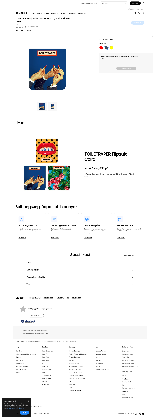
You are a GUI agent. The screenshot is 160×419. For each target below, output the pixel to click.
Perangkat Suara (46, 369)
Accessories (45, 384)
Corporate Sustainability (129, 366)
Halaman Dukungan (74, 351)
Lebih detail (22, 237)
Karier (124, 385)
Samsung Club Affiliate (102, 369)
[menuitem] (33, 13)
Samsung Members (101, 354)
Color (28, 262)
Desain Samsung (127, 397)
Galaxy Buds (45, 360)
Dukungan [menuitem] (131, 9)
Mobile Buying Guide (22, 369)
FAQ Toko (71, 360)
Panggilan (72, 384)
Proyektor (45, 366)
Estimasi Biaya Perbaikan (76, 375)
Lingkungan (125, 351)
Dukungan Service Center (76, 366)
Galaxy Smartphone (47, 351)
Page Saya (98, 360)
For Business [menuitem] (139, 9)
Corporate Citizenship (128, 363)
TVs (43, 363)
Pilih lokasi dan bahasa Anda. (88, 3)
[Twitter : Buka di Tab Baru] (136, 414)
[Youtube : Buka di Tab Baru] (143, 414)
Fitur (17, 30)
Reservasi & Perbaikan (75, 369)
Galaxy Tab (45, 354)
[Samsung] (21, 13)
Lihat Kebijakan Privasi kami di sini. (15, 408)
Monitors (44, 381)
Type (28, 284)
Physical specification (36, 277)
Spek (22, 30)
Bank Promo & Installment (23, 366)
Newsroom (125, 391)
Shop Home (19, 351)
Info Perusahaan (126, 376)
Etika (123, 394)
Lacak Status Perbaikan (75, 372)
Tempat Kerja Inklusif (128, 360)
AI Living (18, 357)
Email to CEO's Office (75, 390)
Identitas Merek (126, 382)
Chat (70, 381)
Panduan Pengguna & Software (77, 354)
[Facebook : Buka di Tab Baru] (132, 414)
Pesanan (98, 357)
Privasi (35, 413)
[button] (152, 36)
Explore (18, 372)
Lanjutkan (135, 3)
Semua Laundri (46, 375)
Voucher (98, 366)
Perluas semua (129, 255)
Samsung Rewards (101, 351)
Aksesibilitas (125, 357)
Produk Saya (99, 363)
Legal (40, 413)
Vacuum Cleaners (47, 378)
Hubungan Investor (127, 388)
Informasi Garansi (74, 363)
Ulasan (29, 30)
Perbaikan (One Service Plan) (77, 378)
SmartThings (19, 360)
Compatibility (32, 270)
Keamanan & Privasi (127, 354)
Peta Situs (46, 413)
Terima (24, 412)
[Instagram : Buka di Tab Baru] (140, 414)
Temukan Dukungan (74, 357)
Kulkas (44, 372)
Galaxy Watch (46, 357)
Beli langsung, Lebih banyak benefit (26, 354)
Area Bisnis (125, 379)
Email (70, 387)
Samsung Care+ (20, 363)
